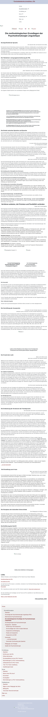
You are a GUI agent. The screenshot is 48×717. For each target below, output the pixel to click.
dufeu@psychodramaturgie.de (27, 708)
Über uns (21, 19)
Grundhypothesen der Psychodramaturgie (15, 622)
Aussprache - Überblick (11, 624)
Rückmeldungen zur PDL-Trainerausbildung (13, 660)
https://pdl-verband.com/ (34, 589)
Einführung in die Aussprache (13, 626)
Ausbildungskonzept (8, 666)
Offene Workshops (7, 656)
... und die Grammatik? (6, 464)
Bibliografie (6, 688)
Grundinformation (23, 8)
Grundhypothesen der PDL (7, 579)
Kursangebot (6, 677)
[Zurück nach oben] (46, 715)
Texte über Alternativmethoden (10, 690)
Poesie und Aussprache (12, 632)
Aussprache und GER (11, 635)
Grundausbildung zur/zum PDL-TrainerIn (13, 658)
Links (20, 21)
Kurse (20, 14)
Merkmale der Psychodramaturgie (13, 616)
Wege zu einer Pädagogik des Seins (11, 686)
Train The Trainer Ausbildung (10, 664)
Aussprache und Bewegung (13, 630)
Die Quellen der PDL (5, 581)
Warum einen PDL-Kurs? (9, 673)
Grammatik (7, 637)
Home (20, 6)
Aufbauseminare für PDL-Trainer (11, 662)
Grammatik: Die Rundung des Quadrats (15, 641)
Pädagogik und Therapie (11, 643)
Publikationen (22, 16)
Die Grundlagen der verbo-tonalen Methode (17, 628)
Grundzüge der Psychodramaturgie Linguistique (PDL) (18, 614)
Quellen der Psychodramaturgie (13, 645)
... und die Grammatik (11, 639)
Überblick (7, 612)
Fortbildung (22, 11)
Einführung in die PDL (8, 654)
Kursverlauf (6, 675)
